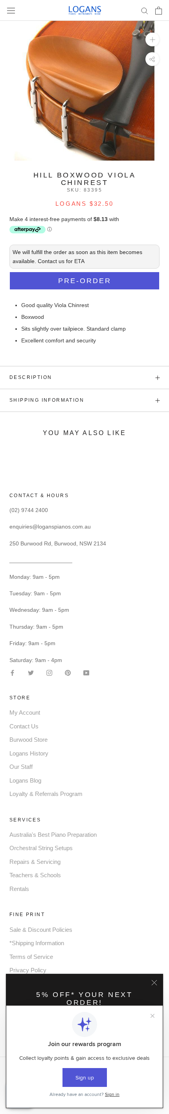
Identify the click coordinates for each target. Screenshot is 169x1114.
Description (30, 377)
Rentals (19, 888)
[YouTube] (86, 672)
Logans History (28, 753)
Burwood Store (28, 739)
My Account (24, 712)
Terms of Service (31, 956)
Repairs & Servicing (35, 861)
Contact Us (24, 726)
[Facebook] (12, 672)
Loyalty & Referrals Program (46, 793)
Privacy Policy (27, 970)
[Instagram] (49, 672)
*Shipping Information (36, 943)
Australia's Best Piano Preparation (53, 834)
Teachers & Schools (35, 875)
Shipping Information (46, 400)
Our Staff (21, 766)
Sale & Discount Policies (40, 929)
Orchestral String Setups (41, 848)
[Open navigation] (11, 10)
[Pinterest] (68, 672)
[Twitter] (31, 672)
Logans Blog (25, 780)
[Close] (154, 983)
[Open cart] (158, 11)
